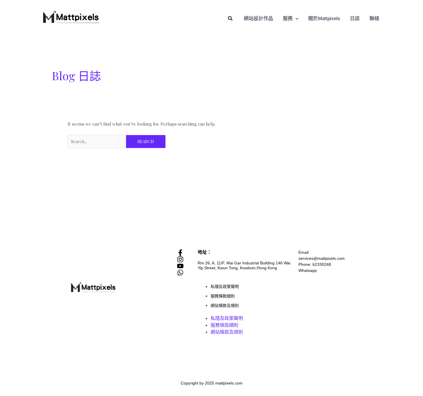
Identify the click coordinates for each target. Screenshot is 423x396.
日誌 (355, 18)
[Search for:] (97, 141)
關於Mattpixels (324, 18)
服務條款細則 (223, 296)
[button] (230, 18)
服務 (288, 18)
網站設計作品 (258, 18)
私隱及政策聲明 (225, 286)
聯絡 (374, 18)
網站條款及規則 (225, 305)
